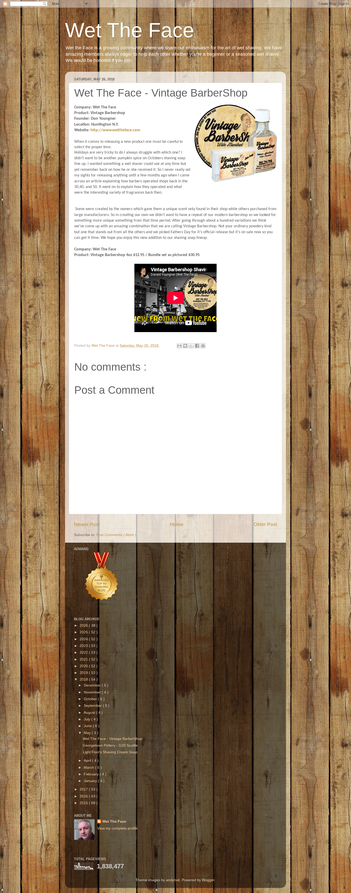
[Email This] (179, 345)
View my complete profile (117, 828)
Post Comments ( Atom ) (116, 535)
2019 (84, 673)
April (88, 761)
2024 (84, 639)
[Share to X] (191, 345)
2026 (84, 625)
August (90, 713)
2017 (84, 789)
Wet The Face (129, 30)
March (89, 767)
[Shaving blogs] (102, 607)
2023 (84, 646)
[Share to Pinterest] (203, 345)
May (88, 733)
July (87, 719)
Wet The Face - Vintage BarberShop (112, 739)
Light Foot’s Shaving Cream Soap (110, 752)
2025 (84, 632)
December (93, 685)
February (92, 774)
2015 (84, 803)
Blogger (208, 880)
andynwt (173, 880)
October (91, 699)
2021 (84, 659)
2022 (84, 652)
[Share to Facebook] (197, 345)
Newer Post (87, 524)
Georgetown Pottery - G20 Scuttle (110, 745)
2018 (84, 679)
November (93, 692)
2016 (84, 796)
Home (176, 524)
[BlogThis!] (185, 345)
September (93, 706)
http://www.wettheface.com (115, 130)
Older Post (265, 524)
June (88, 726)
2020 (84, 666)
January (91, 781)
